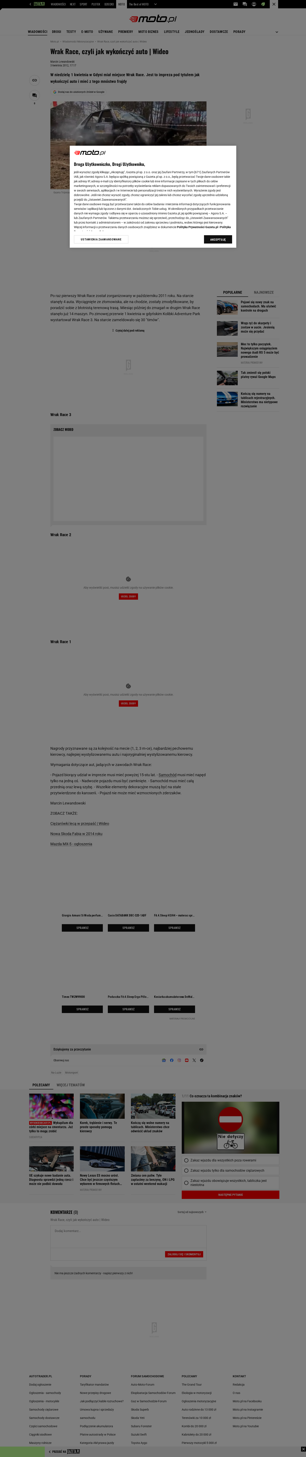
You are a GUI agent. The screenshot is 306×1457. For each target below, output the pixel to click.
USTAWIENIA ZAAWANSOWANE (101, 239)
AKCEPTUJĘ (218, 239)
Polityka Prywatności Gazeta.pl (197, 227)
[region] (153, 197)
